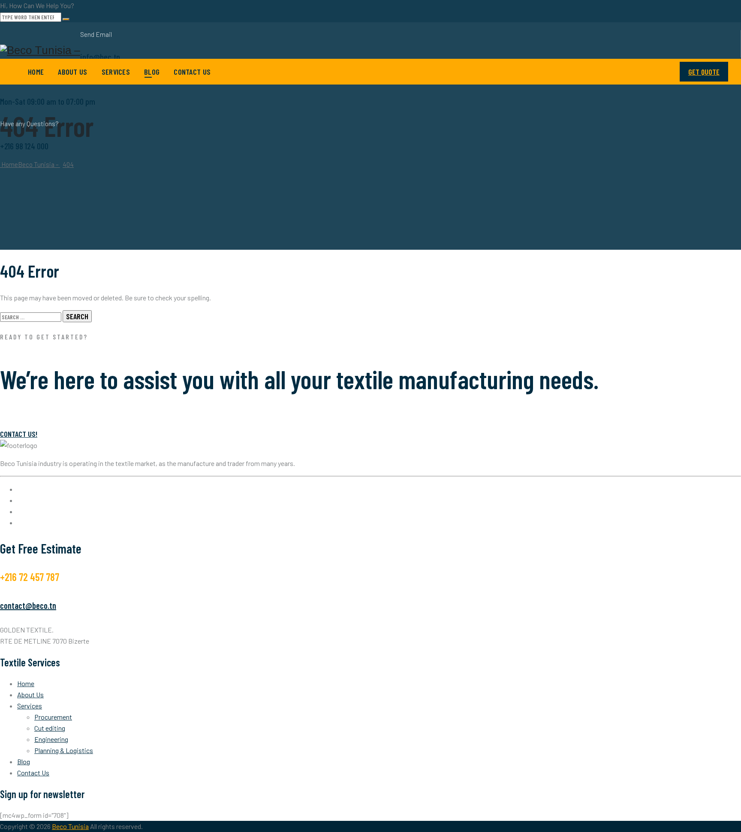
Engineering (51, 739)
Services (116, 71)
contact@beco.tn (28, 605)
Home (36, 71)
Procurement (53, 717)
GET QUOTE (704, 71)
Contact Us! (18, 434)
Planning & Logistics (63, 750)
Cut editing (49, 728)
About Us (72, 71)
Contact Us (192, 71)
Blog (152, 71)
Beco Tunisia (70, 826)
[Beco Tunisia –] (40, 50)
